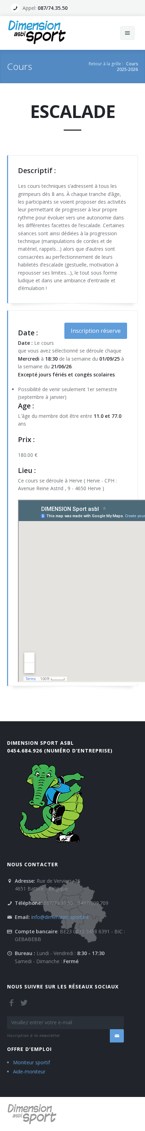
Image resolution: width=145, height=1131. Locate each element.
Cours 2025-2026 (127, 66)
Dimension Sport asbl (40, 742)
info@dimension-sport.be (60, 917)
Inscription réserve (96, 331)
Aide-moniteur (29, 1071)
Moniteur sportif (31, 1062)
